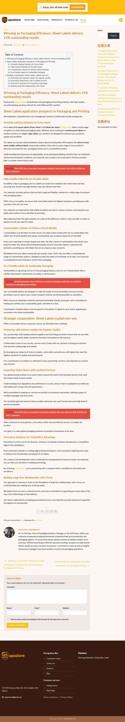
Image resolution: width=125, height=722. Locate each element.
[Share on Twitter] (43, 512)
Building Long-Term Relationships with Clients (28, 86)
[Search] (121, 20)
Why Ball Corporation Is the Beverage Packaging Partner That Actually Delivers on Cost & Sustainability (108, 77)
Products (56, 20)
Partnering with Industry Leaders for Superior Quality (31, 78)
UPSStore (29, 20)
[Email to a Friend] (47, 512)
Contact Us (71, 20)
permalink (38, 520)
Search (100, 30)
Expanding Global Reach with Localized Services (29, 81)
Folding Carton (52, 686)
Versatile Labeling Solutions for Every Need (27, 64)
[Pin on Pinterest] (51, 512)
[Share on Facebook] (38, 512)
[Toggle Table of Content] (67, 55)
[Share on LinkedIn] (56, 512)
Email (37, 608)
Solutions (43, 20)
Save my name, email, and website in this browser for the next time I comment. (39, 619)
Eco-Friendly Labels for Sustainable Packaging (28, 72)
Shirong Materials (85, 658)
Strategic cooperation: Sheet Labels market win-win (27, 75)
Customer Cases (53, 659)
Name (9, 608)
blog (83, 20)
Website (66, 608)
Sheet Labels (66, 127)
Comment (11, 587)
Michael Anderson (32, 45)
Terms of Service (50, 697)
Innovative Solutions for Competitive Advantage (29, 83)
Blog (48, 673)
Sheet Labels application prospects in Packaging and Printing (31, 62)
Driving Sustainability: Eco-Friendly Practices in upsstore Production (109, 112)
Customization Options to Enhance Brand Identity (30, 70)
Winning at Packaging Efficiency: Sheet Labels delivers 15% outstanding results (38, 59)
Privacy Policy (66, 697)
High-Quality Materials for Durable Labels (26, 67)
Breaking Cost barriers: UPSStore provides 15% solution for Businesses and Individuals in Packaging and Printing (24, 564)
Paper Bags (51, 691)
